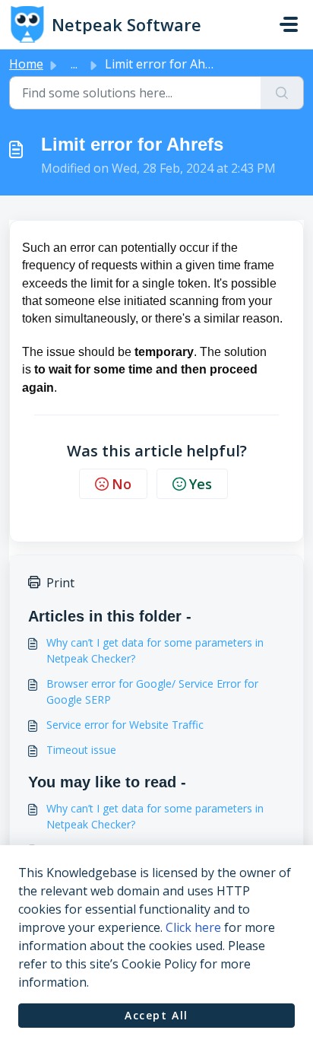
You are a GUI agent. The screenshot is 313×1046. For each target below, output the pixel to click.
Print (60, 582)
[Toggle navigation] (288, 24)
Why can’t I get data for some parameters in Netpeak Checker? (155, 650)
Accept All (156, 1015)
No (121, 484)
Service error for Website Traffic (125, 724)
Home (26, 64)
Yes (200, 484)
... (74, 64)
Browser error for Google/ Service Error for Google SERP (152, 691)
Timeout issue (81, 749)
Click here (193, 927)
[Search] (282, 93)
